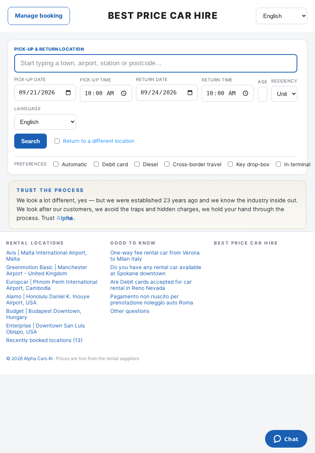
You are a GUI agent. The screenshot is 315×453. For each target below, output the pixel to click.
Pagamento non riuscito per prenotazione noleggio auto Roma (151, 299)
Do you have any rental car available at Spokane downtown (155, 270)
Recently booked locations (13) (44, 340)
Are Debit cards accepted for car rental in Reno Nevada (151, 285)
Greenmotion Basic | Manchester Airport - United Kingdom (46, 270)
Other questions (129, 311)
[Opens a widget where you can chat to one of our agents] (286, 439)
